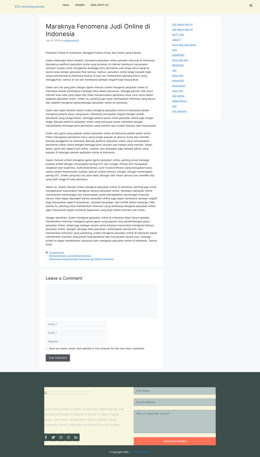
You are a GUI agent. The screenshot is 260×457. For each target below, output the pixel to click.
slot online (178, 95)
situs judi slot (180, 60)
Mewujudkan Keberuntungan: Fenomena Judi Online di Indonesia (81, 259)
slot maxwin (179, 111)
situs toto (177, 75)
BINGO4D (178, 65)
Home (66, 5)
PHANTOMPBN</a (140, 452)
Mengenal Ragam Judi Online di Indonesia (70, 255)
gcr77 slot (178, 34)
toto (174, 49)
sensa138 (178, 80)
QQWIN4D (178, 55)
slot (174, 70)
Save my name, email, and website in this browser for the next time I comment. (97, 348)
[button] (251, 5)
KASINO (80, 5)
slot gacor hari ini (182, 24)
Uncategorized (56, 252)
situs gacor (178, 85)
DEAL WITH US (99, 5)
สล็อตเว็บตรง (179, 101)
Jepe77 (176, 39)
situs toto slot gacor (184, 44)
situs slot (177, 90)
